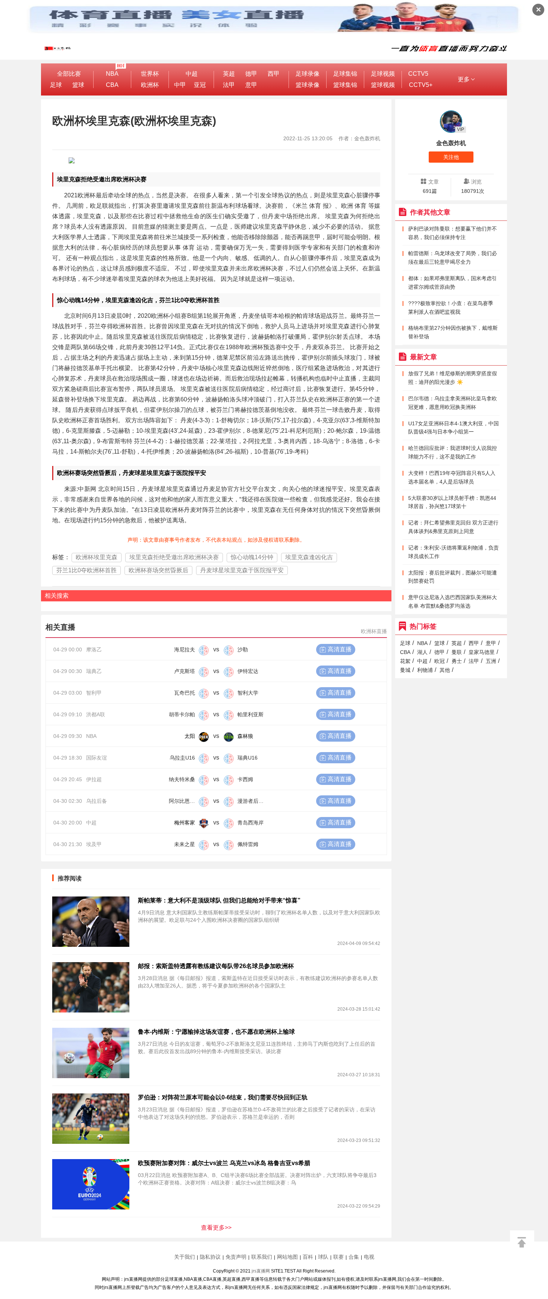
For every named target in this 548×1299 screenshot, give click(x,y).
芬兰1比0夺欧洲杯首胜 (86, 570)
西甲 (274, 74)
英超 (229, 74)
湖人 (422, 652)
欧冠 (439, 661)
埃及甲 (94, 844)
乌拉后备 (96, 801)
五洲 (491, 661)
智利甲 (94, 693)
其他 (445, 670)
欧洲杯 (150, 85)
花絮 (405, 661)
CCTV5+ (420, 85)
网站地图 (287, 1257)
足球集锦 (345, 74)
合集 (354, 1257)
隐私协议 (210, 1257)
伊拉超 (94, 779)
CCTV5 (418, 74)
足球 (56, 85)
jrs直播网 (261, 1271)
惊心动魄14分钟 (252, 557)
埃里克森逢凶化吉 (309, 557)
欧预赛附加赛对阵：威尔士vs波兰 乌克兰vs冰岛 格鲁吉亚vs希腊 (224, 1163)
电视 (369, 1257)
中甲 (180, 85)
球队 (323, 1257)
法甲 (229, 85)
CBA (112, 85)
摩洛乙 (94, 649)
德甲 (251, 74)
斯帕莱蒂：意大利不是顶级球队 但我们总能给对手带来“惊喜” (219, 900)
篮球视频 (383, 85)
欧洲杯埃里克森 (96, 557)
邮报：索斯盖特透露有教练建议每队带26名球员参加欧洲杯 (216, 966)
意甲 (251, 85)
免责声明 (236, 1257)
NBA (112, 74)
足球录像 (307, 74)
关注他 (451, 157)
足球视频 (383, 74)
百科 (308, 1257)
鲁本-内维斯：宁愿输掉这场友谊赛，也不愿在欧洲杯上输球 (216, 1032)
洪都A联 (95, 714)
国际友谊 (96, 758)
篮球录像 (307, 85)
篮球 (78, 85)
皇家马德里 (482, 652)
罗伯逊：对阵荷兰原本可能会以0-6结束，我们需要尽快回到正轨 (223, 1097)
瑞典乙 (94, 671)
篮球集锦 (345, 85)
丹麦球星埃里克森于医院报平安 (242, 570)
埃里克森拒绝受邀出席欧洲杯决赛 (174, 557)
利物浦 (425, 670)
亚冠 (200, 85)
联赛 (338, 1257)
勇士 (456, 661)
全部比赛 (69, 74)
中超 (192, 74)
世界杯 (150, 74)
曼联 (456, 652)
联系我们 (261, 1257)
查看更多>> (216, 1227)
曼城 (405, 670)
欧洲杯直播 (374, 631)
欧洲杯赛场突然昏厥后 (158, 570)
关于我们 (184, 1257)
